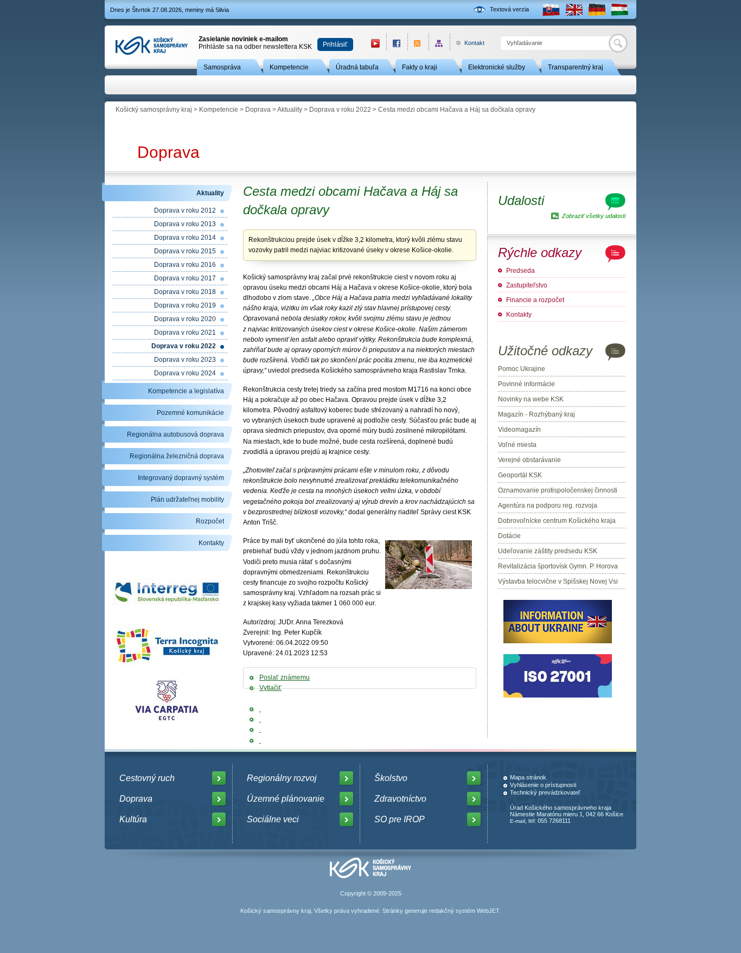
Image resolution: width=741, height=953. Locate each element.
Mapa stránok (528, 777)
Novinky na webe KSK (531, 399)
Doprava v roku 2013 (185, 224)
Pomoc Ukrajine (521, 369)
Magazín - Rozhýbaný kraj (536, 414)
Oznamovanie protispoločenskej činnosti (557, 490)
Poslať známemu (284, 677)
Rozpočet (210, 521)
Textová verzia (509, 9)
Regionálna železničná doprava (177, 456)
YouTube (375, 43)
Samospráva (222, 67)
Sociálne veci (273, 819)
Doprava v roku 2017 (185, 278)
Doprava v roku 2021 (185, 332)
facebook (397, 43)
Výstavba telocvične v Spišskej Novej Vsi (558, 581)
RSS (418, 43)
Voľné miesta (517, 445)
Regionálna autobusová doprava (175, 434)
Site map (439, 43)
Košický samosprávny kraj (154, 109)
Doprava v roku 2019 (185, 305)
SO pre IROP (399, 819)
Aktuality (289, 109)
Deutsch (596, 9)
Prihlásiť (335, 44)
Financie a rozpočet (535, 300)
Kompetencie (289, 67)
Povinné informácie (526, 384)
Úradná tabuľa (357, 67)
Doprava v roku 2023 (185, 359)
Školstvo (390, 778)
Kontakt (468, 43)
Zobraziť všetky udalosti (593, 216)
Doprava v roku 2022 (340, 109)
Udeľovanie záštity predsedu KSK (547, 551)
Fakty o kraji (419, 67)
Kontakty (211, 543)
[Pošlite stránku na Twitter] (260, 719)
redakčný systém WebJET (464, 910)
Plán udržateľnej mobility (187, 499)
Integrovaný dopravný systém (181, 478)
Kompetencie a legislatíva (186, 391)
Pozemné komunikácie (190, 413)
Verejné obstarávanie (529, 460)
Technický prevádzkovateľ (545, 792)
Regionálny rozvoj (282, 778)
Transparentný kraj (575, 67)
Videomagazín (519, 429)
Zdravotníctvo (400, 798)
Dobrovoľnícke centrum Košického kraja (557, 521)
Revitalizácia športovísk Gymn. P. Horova (558, 566)
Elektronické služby (496, 67)
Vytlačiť (270, 688)
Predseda (520, 270)
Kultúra (133, 819)
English (574, 9)
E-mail (517, 821)
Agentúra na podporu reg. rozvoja (547, 505)
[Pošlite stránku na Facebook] (260, 709)
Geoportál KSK (520, 475)
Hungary (619, 9)
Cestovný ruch (147, 778)
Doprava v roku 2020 (185, 319)
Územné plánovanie (285, 798)
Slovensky (551, 9)
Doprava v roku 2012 (185, 210)
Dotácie (509, 536)
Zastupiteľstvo (526, 285)
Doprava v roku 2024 (185, 373)
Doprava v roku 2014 (185, 237)
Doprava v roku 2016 (185, 264)
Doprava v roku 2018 (185, 292)
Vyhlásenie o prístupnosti (543, 785)
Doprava (258, 109)
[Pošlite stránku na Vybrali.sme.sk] (260, 740)
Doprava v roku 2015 (185, 251)
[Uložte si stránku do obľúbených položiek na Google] (260, 729)
